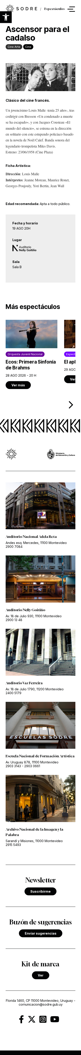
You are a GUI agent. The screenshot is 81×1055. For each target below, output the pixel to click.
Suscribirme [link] (40, 891)
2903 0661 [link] (32, 766)
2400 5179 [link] (13, 693)
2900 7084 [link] (14, 546)
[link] (21, 9)
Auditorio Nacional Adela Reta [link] (31, 536)
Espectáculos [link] (54, 9)
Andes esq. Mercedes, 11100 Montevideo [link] (36, 543)
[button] (6, 17)
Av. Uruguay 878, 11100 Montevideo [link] (32, 762)
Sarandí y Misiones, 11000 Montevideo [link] (34, 841)
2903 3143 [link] (13, 766)
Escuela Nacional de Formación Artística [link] (40, 756)
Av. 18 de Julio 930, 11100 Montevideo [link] (34, 616)
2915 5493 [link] (13, 845)
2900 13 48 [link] (14, 620)
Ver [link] (40, 975)
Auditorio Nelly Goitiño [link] (25, 610)
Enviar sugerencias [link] (40, 933)
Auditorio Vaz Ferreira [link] (24, 683)
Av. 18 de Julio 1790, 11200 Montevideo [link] (35, 689)
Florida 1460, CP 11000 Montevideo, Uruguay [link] (39, 1000)
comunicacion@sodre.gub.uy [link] (41, 1004)
